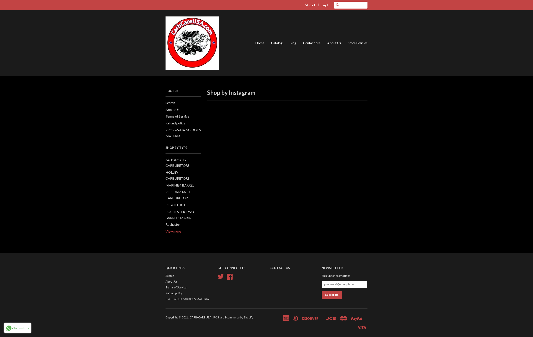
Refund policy (175, 123)
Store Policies (357, 43)
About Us (334, 43)
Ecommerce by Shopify (239, 317)
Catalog (277, 43)
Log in (325, 5)
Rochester (173, 224)
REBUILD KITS (176, 205)
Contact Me (311, 43)
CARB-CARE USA (201, 317)
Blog (292, 43)
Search (170, 103)
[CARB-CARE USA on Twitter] (221, 278)
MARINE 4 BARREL (180, 185)
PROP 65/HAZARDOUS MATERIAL (188, 299)
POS (216, 317)
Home (259, 43)
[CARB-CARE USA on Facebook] (230, 278)
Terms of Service (177, 116)
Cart (312, 5)
